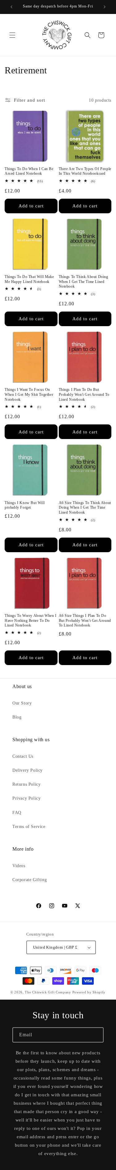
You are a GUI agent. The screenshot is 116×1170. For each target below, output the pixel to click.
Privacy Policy (26, 798)
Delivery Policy (27, 770)
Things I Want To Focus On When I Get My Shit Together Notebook (29, 394)
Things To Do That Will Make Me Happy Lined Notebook (29, 279)
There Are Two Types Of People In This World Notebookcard (85, 171)
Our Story (22, 703)
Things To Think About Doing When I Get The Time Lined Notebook (83, 282)
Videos (18, 865)
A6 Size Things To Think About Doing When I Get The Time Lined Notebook (85, 508)
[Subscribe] (96, 1035)
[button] (12, 35)
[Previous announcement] (11, 7)
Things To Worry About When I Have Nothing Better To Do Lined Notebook (31, 620)
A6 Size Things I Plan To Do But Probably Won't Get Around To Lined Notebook (85, 620)
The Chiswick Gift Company (48, 992)
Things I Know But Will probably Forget (25, 505)
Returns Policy (26, 784)
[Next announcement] (104, 7)
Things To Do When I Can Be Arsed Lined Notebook (29, 171)
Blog (16, 717)
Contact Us (22, 756)
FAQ (16, 812)
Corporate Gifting (29, 879)
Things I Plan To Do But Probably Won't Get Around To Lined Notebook (84, 394)
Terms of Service (28, 826)
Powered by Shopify (89, 992)
